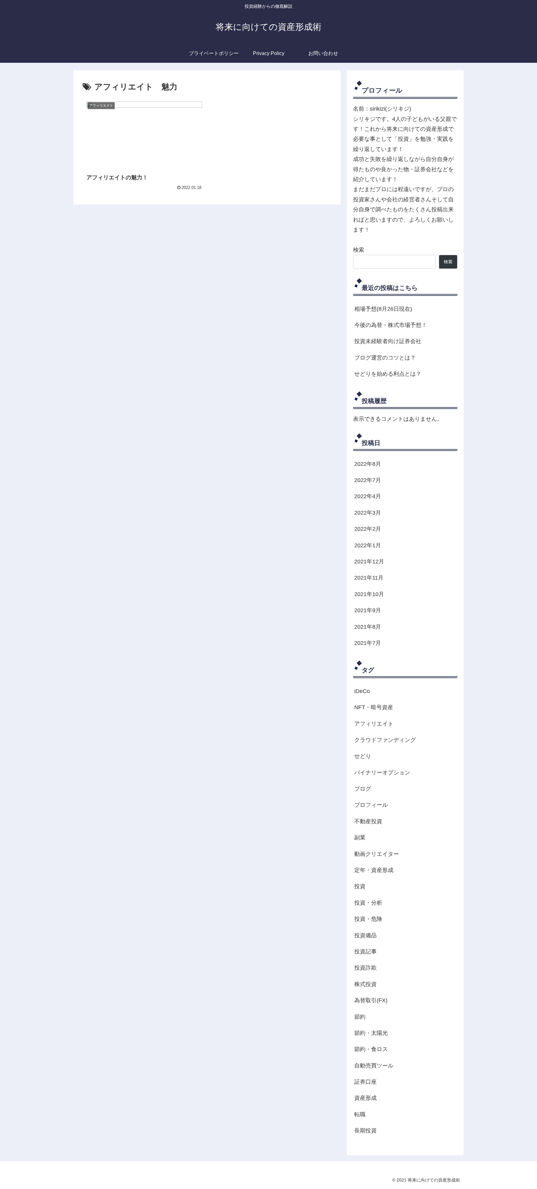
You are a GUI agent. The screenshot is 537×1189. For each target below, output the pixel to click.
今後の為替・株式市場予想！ (390, 325)
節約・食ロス (371, 1049)
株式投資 (365, 984)
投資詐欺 (365, 968)
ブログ (362, 789)
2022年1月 (367, 545)
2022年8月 (367, 464)
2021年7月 (367, 643)
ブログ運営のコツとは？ (385, 358)
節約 (359, 1017)
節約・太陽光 (371, 1033)
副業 (359, 837)
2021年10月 (369, 594)
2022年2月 (367, 529)
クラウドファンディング (385, 740)
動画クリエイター (376, 854)
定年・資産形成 (373, 870)
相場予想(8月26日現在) (383, 309)
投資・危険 (368, 919)
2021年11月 (368, 578)
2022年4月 (367, 496)
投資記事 (365, 951)
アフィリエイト (373, 724)
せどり (362, 756)
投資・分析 (368, 903)
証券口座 (365, 1082)
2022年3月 (367, 513)
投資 (359, 886)
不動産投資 (368, 821)
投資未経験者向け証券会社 (387, 341)
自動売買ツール (373, 1066)
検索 (358, 250)
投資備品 (365, 935)
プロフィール (371, 805)
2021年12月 (369, 561)
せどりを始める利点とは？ (387, 374)
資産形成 (365, 1098)
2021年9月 (367, 610)
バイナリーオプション (382, 772)
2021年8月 (367, 627)
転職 (359, 1114)
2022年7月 (367, 480)
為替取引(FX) (371, 1000)
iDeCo (362, 691)
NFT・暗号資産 (373, 707)
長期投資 (365, 1130)
